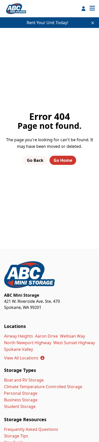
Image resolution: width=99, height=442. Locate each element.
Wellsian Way (72, 336)
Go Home (63, 160)
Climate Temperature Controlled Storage (43, 386)
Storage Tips (16, 436)
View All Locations (24, 357)
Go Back (35, 160)
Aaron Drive (46, 336)
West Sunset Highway (74, 342)
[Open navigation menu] (92, 8)
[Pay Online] (83, 8)
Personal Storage (20, 393)
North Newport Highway (27, 342)
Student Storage (20, 406)
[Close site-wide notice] (93, 23)
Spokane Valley (18, 349)
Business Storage (20, 400)
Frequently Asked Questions (31, 429)
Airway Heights (18, 336)
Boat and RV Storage (24, 380)
